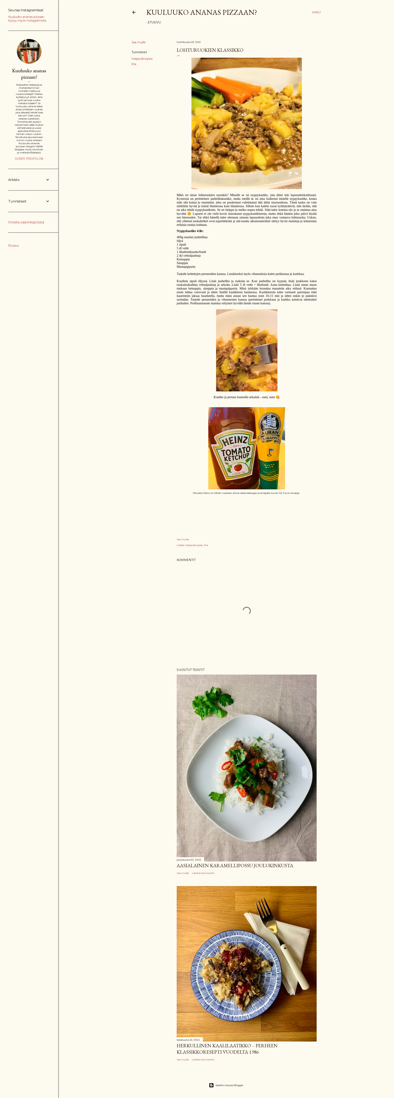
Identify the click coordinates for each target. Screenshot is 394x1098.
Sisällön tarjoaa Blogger (229, 1085)
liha (134, 64)
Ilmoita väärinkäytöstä (26, 222)
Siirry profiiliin (29, 159)
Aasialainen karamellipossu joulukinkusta (235, 865)
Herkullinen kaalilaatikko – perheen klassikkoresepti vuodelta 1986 (227, 1048)
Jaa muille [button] (139, 42)
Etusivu (154, 22)
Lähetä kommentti (203, 873)
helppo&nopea (142, 59)
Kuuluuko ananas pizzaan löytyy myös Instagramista (27, 18)
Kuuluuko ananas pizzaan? (201, 12)
